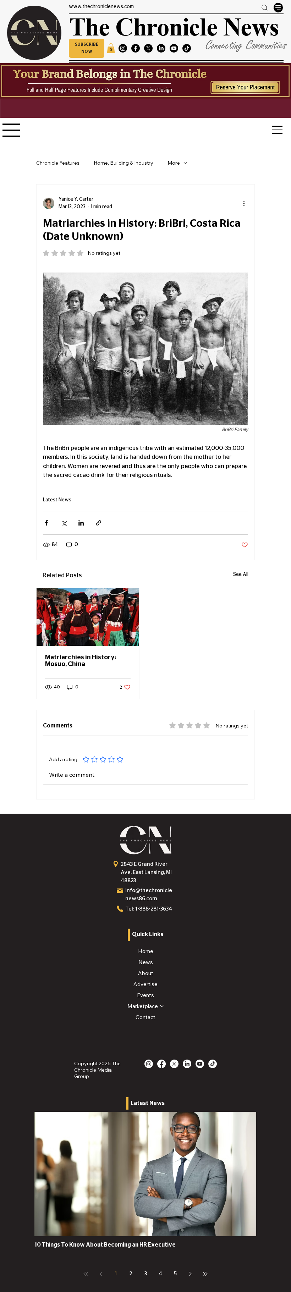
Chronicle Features (57, 163)
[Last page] (205, 1274)
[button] (86, 48)
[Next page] (190, 1274)
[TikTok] (186, 48)
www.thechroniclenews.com (101, 6)
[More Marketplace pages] (162, 1006)
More (174, 163)
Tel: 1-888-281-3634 (148, 909)
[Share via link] (98, 522)
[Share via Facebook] (46, 522)
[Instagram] (123, 48)
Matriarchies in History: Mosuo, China (80, 660)
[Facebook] (135, 48)
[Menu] (278, 7)
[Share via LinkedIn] (81, 522)
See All (240, 574)
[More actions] (244, 203)
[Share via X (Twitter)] (63, 522)
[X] (148, 48)
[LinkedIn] (161, 48)
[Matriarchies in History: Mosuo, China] (88, 617)
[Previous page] (100, 1274)
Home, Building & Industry (123, 163)
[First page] (85, 1274)
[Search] (264, 7)
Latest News (57, 499)
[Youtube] (174, 48)
